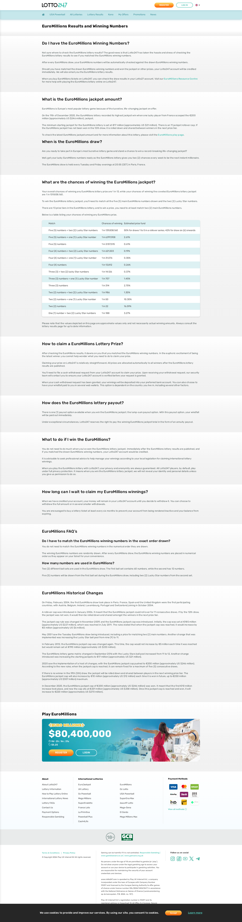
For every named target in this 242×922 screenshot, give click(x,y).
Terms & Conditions (51, 853)
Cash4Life (83, 821)
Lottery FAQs (48, 803)
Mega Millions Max (128, 817)
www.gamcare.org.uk (133, 856)
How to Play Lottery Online (55, 793)
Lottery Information (51, 789)
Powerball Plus (85, 817)
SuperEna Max (127, 798)
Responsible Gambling (53, 817)
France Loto (84, 807)
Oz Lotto (124, 789)
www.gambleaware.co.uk (112, 856)
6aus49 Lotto (126, 803)
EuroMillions (126, 784)
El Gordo (124, 812)
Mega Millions (84, 798)
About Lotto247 (49, 784)
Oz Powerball (84, 793)
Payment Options (50, 812)
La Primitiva (84, 812)
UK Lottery (83, 789)
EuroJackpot (84, 784)
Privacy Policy (69, 853)
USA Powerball (127, 793)
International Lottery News (55, 798)
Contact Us (47, 807)
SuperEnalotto (85, 803)
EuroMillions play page (171, 134)
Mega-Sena (125, 807)
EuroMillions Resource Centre (181, 78)
